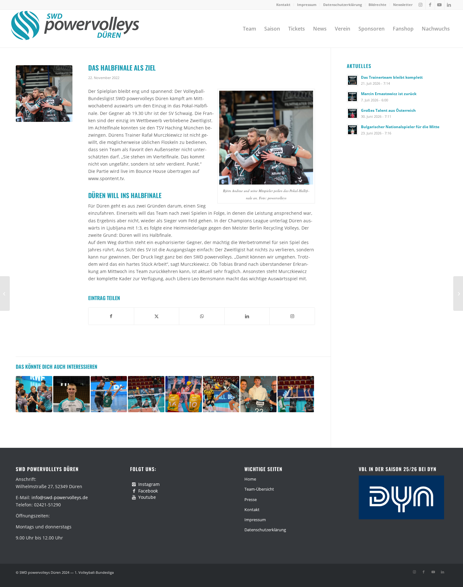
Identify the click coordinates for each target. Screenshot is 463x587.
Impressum (307, 4)
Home (250, 479)
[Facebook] (134, 491)
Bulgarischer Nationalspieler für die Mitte (400, 126)
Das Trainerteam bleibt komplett (392, 77)
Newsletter (403, 4)
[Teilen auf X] (156, 316)
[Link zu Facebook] (430, 4)
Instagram (149, 484)
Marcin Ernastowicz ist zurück (388, 93)
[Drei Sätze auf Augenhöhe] (5, 293)
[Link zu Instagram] (420, 4)
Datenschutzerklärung (342, 4)
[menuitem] (283, 4)
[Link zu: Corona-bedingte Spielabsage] (146, 394)
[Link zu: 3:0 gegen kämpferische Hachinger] (109, 394)
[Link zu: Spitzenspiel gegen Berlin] (295, 394)
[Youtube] (134, 497)
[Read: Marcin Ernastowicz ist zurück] (352, 96)
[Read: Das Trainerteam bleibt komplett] (352, 80)
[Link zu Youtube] (439, 4)
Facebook (148, 491)
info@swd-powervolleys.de (59, 497)
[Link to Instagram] (292, 316)
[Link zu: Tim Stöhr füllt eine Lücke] (258, 394)
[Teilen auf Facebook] (111, 316)
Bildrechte (377, 4)
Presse (250, 499)
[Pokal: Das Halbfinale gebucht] (458, 293)
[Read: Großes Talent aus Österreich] (352, 113)
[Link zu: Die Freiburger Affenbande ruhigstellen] (221, 394)
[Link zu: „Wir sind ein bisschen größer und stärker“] (34, 394)
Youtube (147, 497)
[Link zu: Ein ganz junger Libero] (71, 394)
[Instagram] (134, 484)
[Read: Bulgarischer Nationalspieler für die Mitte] (352, 129)
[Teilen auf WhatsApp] (201, 316)
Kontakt (283, 4)
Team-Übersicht (259, 489)
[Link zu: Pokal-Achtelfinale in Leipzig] (183, 394)
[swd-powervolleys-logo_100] (74, 29)
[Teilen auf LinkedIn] (247, 316)
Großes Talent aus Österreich (388, 110)
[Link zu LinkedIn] (449, 4)
